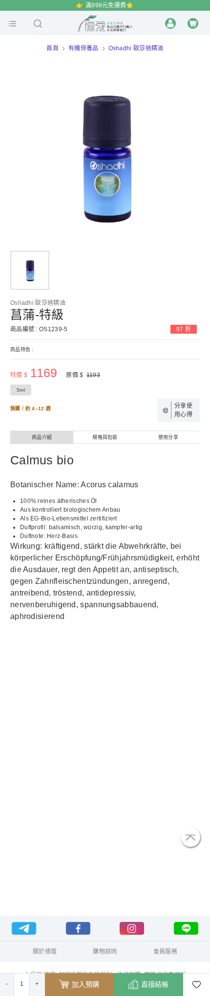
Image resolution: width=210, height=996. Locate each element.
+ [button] (37, 983)
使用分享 (168, 437)
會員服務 (165, 951)
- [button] (7, 983)
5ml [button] (21, 390)
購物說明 (105, 951)
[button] (12, 23)
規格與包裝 (105, 437)
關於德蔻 (45, 951)
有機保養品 (83, 48)
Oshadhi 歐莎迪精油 (136, 48)
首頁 (52, 48)
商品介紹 (42, 437)
